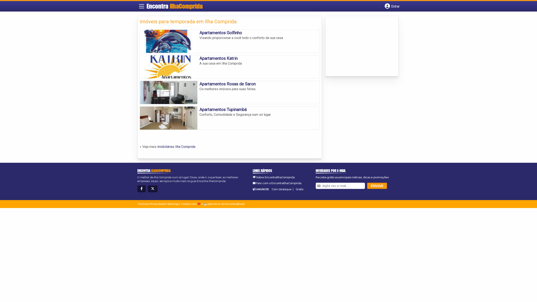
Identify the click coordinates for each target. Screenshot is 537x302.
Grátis (299, 189)
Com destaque (282, 189)
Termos (142, 204)
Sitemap (173, 204)
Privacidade (158, 204)
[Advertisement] (358, 46)
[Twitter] (153, 188)
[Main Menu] (141, 6)
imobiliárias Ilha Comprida (176, 147)
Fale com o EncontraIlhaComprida (278, 183)
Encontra (175, 6)
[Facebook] (141, 188)
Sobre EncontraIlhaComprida (275, 177)
